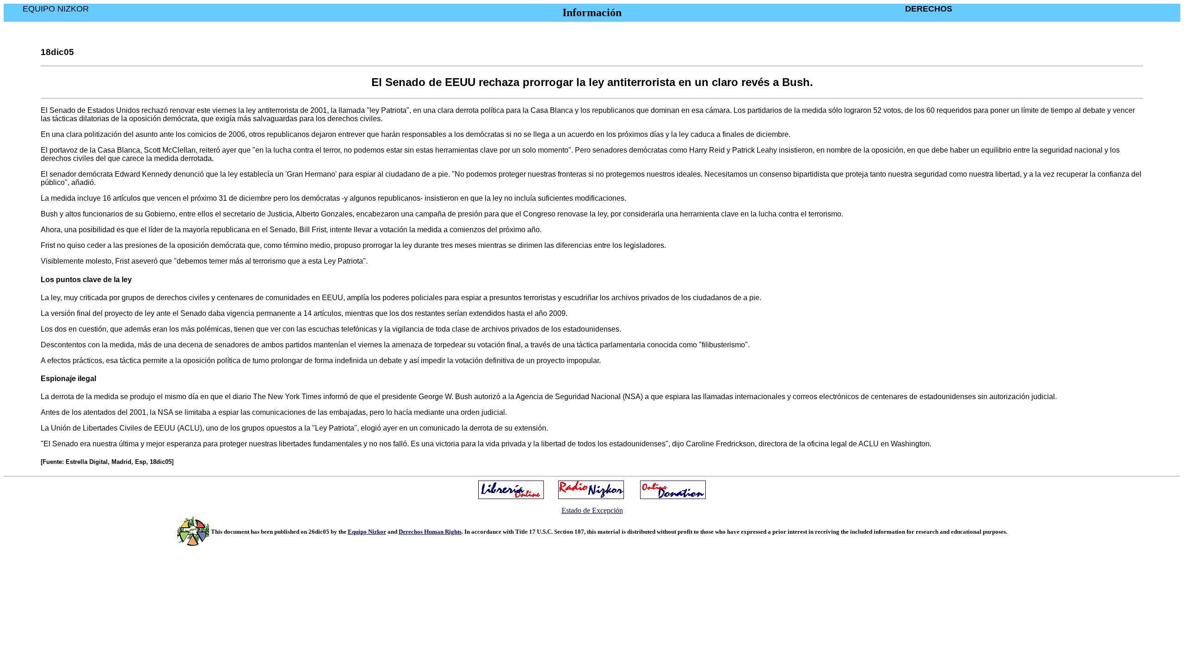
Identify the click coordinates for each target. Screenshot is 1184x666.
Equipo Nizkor (367, 531)
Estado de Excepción (592, 510)
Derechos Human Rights (430, 531)
